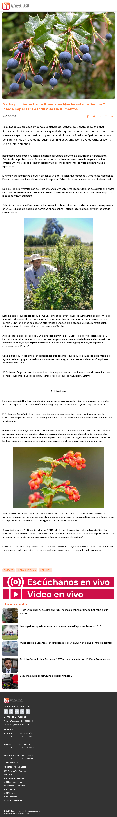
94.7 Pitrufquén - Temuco (15, 771)
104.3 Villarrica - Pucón (14, 778)
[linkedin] (100, 116)
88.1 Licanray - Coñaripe (14, 785)
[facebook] (87, 116)
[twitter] (93, 116)
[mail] (112, 116)
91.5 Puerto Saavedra (13, 800)
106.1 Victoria (9, 793)
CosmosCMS (22, 813)
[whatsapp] (106, 116)
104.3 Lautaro (10, 789)
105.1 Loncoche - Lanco (14, 782)
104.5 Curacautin (11, 796)
